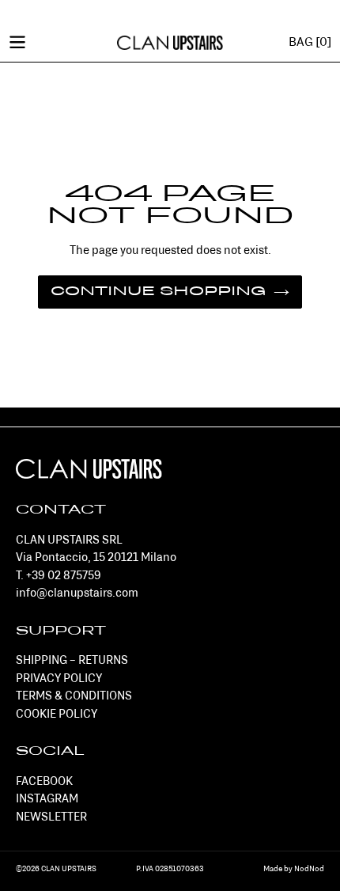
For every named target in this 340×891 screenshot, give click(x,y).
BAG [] (310, 42)
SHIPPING (41, 661)
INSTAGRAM (47, 800)
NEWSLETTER (51, 818)
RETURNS (103, 661)
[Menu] (17, 41)
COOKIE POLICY (56, 715)
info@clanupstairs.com (77, 594)
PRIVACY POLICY (59, 679)
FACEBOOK (44, 782)
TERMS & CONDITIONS (74, 697)
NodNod (309, 869)
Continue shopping (158, 292)
